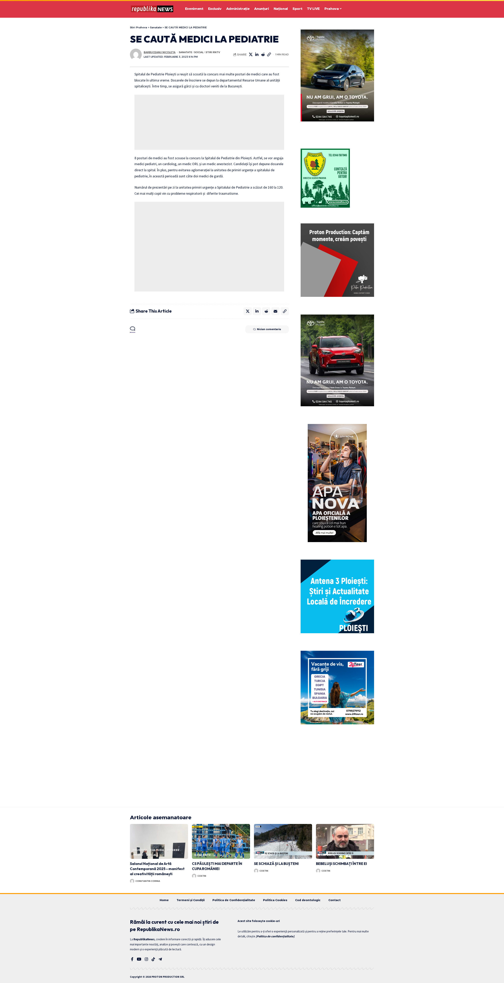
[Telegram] (160, 959)
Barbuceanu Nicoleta (159, 52)
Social (199, 52)
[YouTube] (139, 959)
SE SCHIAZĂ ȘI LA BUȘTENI (276, 863)
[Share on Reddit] (263, 54)
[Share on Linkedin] (257, 54)
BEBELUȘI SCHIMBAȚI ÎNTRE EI (341, 863)
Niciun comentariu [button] (269, 329)
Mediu (138, 854)
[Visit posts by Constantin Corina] (132, 881)
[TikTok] (153, 959)
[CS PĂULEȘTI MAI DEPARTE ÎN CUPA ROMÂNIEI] (221, 841)
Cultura (157, 850)
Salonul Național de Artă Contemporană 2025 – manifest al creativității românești (157, 868)
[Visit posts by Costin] (194, 876)
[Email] (275, 311)
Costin (201, 876)
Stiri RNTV (213, 52)
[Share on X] (251, 54)
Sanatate (185, 52)
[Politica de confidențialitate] (275, 936)
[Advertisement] (209, 122)
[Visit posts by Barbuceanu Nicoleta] (136, 54)
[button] (360, 9)
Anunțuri (139, 850)
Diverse (173, 850)
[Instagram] (146, 959)
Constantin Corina (147, 881)
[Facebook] (132, 959)
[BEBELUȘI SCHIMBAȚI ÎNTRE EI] (345, 841)
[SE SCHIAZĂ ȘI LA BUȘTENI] (283, 841)
